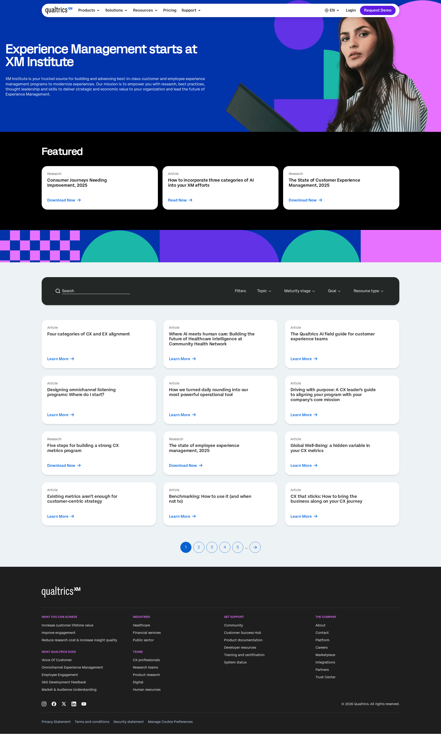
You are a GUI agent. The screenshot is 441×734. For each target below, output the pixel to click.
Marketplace (325, 655)
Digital (138, 682)
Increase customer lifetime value (67, 625)
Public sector (143, 640)
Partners (322, 670)
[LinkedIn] (74, 704)
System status (235, 662)
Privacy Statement (56, 722)
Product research (146, 675)
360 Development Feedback (64, 682)
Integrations (325, 662)
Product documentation (243, 640)
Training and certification (244, 655)
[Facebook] (54, 704)
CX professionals (146, 660)
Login (351, 10)
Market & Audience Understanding (69, 689)
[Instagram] (44, 704)
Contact (322, 633)
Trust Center (325, 677)
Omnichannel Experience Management (72, 667)
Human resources (146, 689)
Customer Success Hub (242, 633)
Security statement (128, 722)
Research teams (145, 667)
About (320, 625)
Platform (322, 640)
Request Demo (377, 10)
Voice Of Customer (57, 660)
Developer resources (240, 647)
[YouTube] (83, 704)
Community (233, 625)
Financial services (147, 633)
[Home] (58, 10)
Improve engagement (58, 633)
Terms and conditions (92, 722)
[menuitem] (89, 10)
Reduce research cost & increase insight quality (79, 640)
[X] (64, 704)
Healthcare (141, 625)
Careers (322, 647)
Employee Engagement (60, 675)
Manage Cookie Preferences (170, 722)
